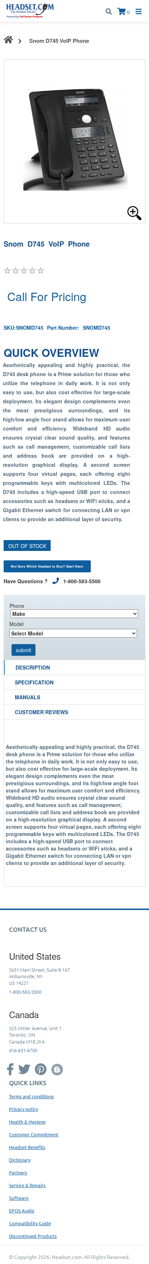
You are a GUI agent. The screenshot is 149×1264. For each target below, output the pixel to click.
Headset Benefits (27, 1147)
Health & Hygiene (27, 1122)
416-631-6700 (23, 1050)
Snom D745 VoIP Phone (59, 41)
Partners (18, 1172)
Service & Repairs (27, 1185)
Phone (16, 605)
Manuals (27, 697)
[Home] (30, 10)
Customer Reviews (41, 712)
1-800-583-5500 (25, 991)
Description (33, 667)
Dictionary (19, 1160)
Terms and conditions (31, 1096)
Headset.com (67, 1256)
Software (19, 1198)
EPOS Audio (21, 1210)
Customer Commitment (33, 1134)
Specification (34, 682)
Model (16, 623)
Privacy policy (23, 1109)
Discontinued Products (33, 1236)
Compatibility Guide (30, 1223)
